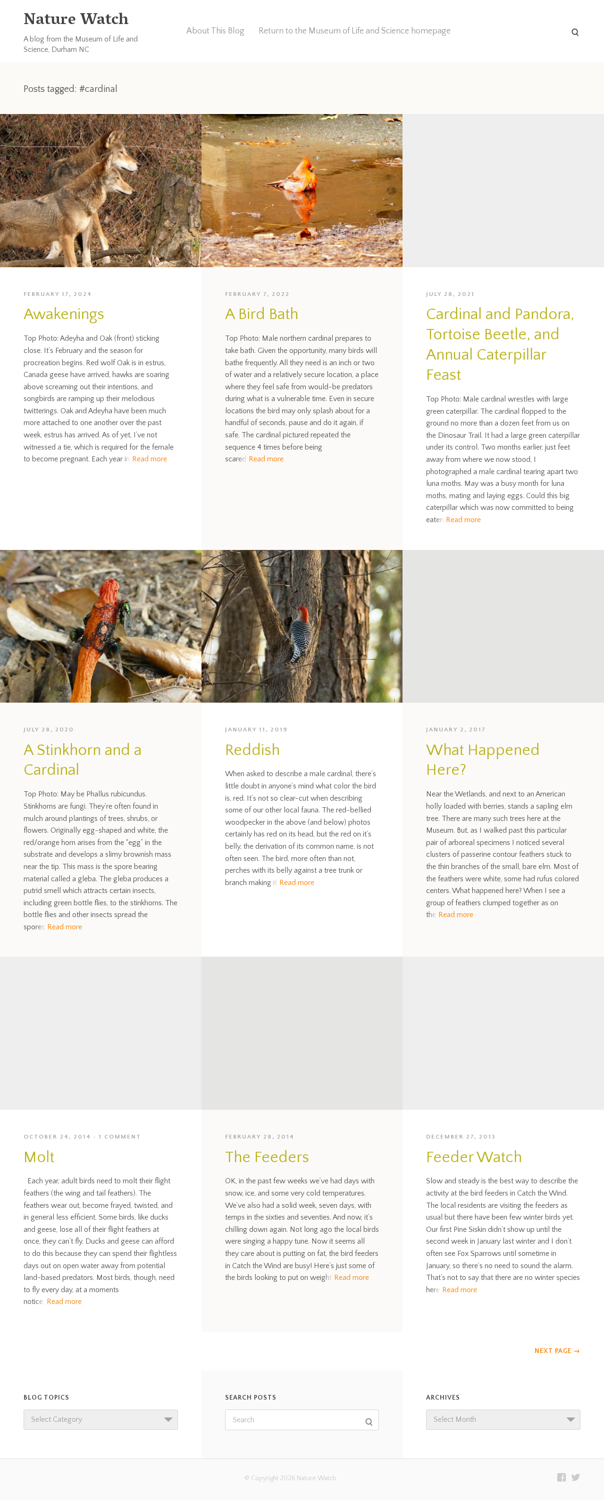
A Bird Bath (261, 314)
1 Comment (120, 1136)
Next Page (557, 1351)
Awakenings (64, 314)
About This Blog (215, 31)
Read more (149, 459)
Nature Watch (76, 21)
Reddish (252, 750)
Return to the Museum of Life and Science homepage (355, 31)
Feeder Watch (474, 1157)
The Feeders (267, 1157)
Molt (39, 1157)
